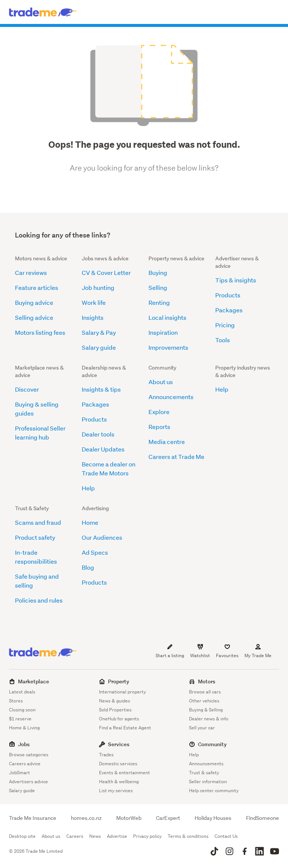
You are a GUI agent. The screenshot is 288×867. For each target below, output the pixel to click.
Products (227, 295)
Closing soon (22, 710)
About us (160, 382)
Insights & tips (101, 389)
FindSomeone (262, 818)
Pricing (225, 325)
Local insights (167, 317)
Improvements (168, 347)
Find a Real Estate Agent (125, 727)
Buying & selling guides (36, 408)
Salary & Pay (99, 332)
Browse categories (28, 754)
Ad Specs (95, 552)
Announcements (171, 397)
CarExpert (168, 818)
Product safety (35, 537)
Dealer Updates (103, 449)
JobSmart (19, 772)
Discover (27, 389)
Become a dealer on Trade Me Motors (108, 468)
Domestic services (118, 763)
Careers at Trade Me (176, 456)
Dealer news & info (208, 719)
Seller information (208, 781)
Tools (222, 340)
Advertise (117, 836)
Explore (159, 412)
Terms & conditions (188, 836)
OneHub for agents (119, 719)
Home (90, 522)
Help (88, 488)
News (95, 836)
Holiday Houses (213, 818)
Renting (159, 302)
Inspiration (163, 332)
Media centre (166, 441)
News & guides (114, 701)
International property (122, 692)
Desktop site (22, 836)
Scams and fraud (38, 522)
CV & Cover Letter (106, 272)
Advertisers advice (28, 781)
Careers (74, 836)
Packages (229, 310)
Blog (88, 567)
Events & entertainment (124, 772)
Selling (157, 287)
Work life (94, 302)
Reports (159, 427)
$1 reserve (20, 719)
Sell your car (202, 727)
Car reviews (31, 272)
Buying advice (34, 302)
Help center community (213, 790)
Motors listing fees (40, 332)
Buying (157, 272)
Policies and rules (39, 600)
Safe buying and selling (37, 580)
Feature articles (36, 287)
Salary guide (99, 347)
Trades (106, 754)
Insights (93, 317)
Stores (16, 701)
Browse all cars (205, 692)
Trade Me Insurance (32, 818)
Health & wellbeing (119, 781)
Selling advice (34, 317)
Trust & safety (204, 772)
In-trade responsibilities (36, 556)
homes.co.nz (86, 818)
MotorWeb (128, 818)
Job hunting (98, 287)
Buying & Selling (206, 710)
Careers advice (24, 763)
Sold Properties (115, 710)
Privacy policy (147, 836)
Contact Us (226, 836)
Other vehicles (204, 701)
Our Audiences (102, 537)
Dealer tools (98, 434)
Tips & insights (235, 280)
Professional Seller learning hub (40, 432)
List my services (116, 790)
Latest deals (22, 692)
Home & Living (24, 727)
